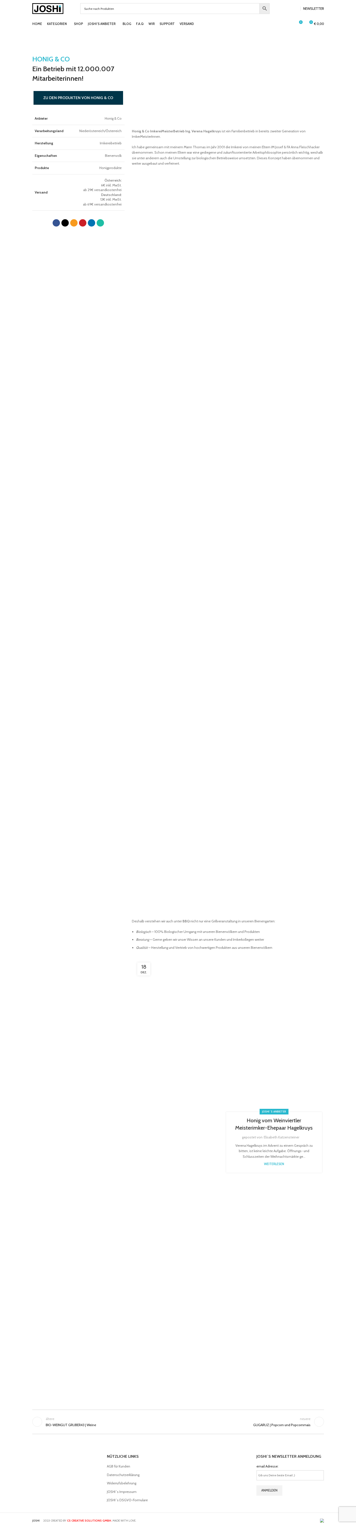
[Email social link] (74, 223)
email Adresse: (267, 1466)
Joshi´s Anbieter (274, 1111)
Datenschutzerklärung (123, 1475)
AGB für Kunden (118, 1466)
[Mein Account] (289, 24)
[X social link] (65, 223)
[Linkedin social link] (91, 223)
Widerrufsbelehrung (121, 1483)
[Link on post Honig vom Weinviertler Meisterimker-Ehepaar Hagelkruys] (182, 1142)
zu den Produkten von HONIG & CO (78, 97)
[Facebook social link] (289, 8)
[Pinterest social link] (82, 223)
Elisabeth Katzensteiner (281, 1137)
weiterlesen (274, 1164)
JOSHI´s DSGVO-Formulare (127, 1500)
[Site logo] (48, 8)
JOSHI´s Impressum (122, 1492)
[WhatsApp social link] (100, 223)
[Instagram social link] (295, 8)
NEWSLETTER (313, 8)
